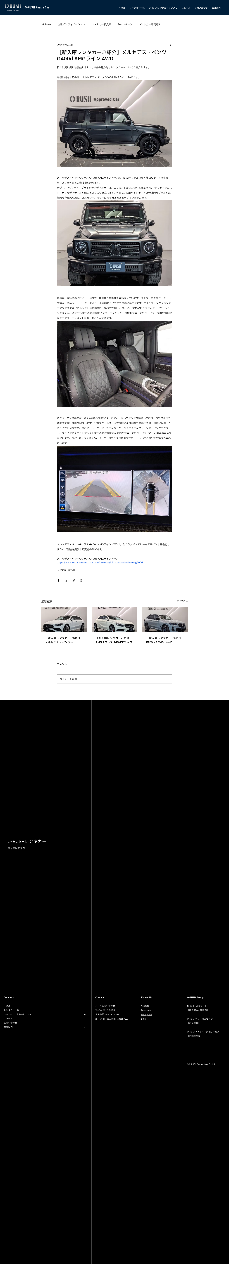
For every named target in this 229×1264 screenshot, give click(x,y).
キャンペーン (124, 24)
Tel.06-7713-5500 (105, 1010)
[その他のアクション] (170, 45)
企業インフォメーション (71, 24)
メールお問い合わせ (105, 1006)
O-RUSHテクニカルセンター (201, 1019)
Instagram (146, 1014)
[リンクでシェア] (73, 580)
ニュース (8, 1018)
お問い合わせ (10, 1023)
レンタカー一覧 (11, 1010)
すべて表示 (182, 601)
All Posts (46, 24)
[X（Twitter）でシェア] (65, 580)
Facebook (146, 1010)
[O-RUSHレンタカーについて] (85, 1014)
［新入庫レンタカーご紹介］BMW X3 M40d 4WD (164, 640)
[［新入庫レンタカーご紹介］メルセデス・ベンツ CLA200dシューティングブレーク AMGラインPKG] (64, 619)
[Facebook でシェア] (58, 580)
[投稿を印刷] (81, 580)
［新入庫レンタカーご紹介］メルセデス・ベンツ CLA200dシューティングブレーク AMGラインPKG (63, 640)
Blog (143, 1019)
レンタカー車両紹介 (150, 24)
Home (7, 1006)
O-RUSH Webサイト (197, 1006)
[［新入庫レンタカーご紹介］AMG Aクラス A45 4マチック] (114, 619)
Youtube (145, 1006)
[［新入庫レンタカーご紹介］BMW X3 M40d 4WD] (165, 619)
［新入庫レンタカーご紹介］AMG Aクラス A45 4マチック (114, 640)
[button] (163, 8)
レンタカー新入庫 (101, 24)
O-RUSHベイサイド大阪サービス (203, 1031)
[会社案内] (85, 1027)
